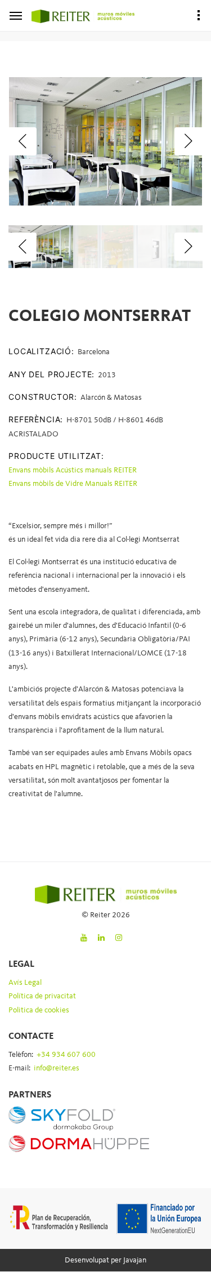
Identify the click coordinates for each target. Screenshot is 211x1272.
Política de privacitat (42, 996)
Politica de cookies (38, 1010)
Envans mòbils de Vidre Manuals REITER (72, 484)
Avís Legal (25, 983)
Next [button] (188, 141)
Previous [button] (22, 141)
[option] (105, 141)
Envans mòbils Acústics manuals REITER (72, 470)
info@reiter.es (56, 1068)
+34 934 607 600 (66, 1055)
